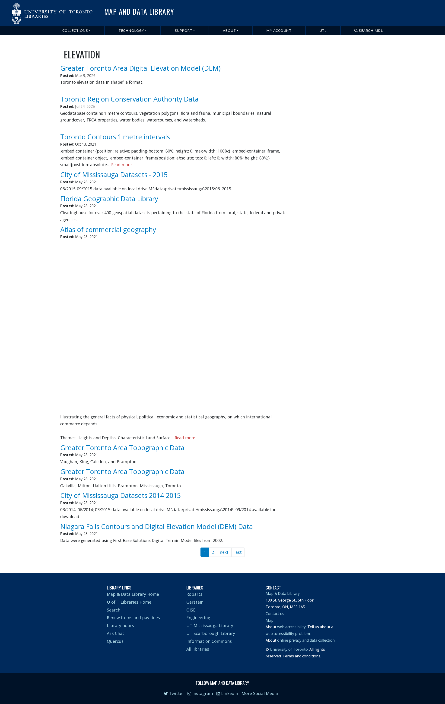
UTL (323, 30)
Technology (131, 30)
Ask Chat (115, 633)
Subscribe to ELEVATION (65, 560)
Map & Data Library (283, 593)
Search (113, 610)
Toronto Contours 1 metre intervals (115, 136)
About (229, 30)
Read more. (122, 164)
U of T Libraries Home (129, 602)
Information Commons (209, 641)
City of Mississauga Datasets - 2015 (114, 174)
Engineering (198, 617)
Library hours (120, 625)
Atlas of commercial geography (108, 229)
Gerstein (194, 602)
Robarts (194, 594)
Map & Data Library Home (133, 594)
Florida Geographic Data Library (109, 198)
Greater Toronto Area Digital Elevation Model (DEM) (140, 68)
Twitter (176, 693)
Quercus (115, 641)
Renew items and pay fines (133, 617)
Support (183, 30)
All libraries (197, 649)
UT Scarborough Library (210, 633)
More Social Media (260, 693)
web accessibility (291, 626)
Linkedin (229, 693)
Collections (75, 30)
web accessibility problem (288, 633)
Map (269, 620)
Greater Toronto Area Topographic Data (122, 447)
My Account (278, 30)
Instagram (202, 693)
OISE (190, 610)
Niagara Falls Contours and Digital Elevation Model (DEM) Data (156, 526)
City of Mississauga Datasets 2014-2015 (120, 495)
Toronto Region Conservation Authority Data (129, 98)
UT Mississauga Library (209, 625)
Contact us (275, 613)
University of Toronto (289, 649)
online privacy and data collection (306, 640)
